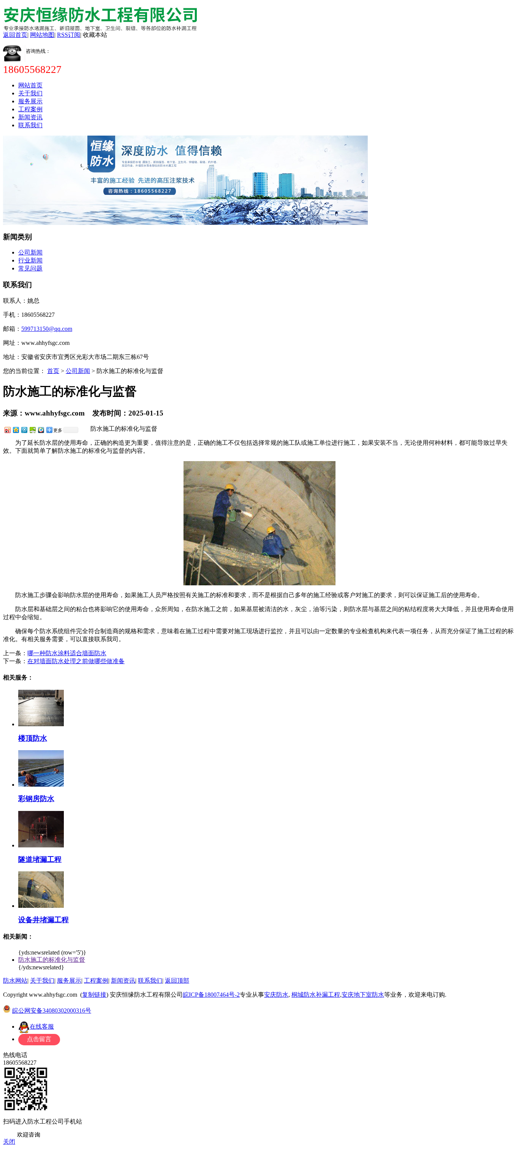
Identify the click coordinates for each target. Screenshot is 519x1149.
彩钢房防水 (36, 799)
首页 (53, 371)
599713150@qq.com (46, 329)
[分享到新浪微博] (7, 430)
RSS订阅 (68, 35)
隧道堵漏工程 (40, 859)
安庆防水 (276, 994)
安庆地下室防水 (363, 994)
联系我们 (30, 125)
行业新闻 (30, 260)
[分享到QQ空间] (15, 430)
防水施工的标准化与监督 (51, 959)
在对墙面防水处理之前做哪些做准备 (76, 661)
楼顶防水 (32, 738)
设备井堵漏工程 (43, 920)
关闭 (9, 1141)
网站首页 (30, 85)
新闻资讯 (30, 117)
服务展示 (30, 101)
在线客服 (42, 1026)
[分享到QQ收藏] (40, 430)
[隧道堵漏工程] (41, 845)
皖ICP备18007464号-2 (211, 994)
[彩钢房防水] (41, 784)
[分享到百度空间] (32, 430)
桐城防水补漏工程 (315, 994)
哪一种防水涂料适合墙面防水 (66, 653)
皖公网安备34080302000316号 (51, 1010)
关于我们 (30, 93)
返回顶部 (177, 980)
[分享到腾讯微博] (24, 430)
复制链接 (94, 994)
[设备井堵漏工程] (41, 905)
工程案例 (30, 109)
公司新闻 (30, 252)
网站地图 (42, 35)
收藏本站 (95, 35)
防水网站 (15, 980)
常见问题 (30, 268)
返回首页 (15, 35)
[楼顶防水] (41, 724)
